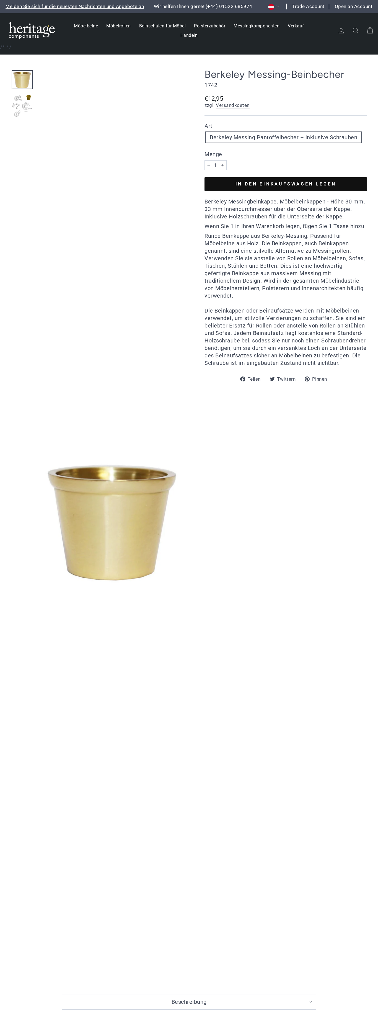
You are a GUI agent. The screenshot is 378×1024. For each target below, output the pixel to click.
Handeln (189, 35)
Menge (213, 154)
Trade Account (308, 6)
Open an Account (354, 6)
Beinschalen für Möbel (162, 26)
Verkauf (296, 26)
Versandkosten (233, 105)
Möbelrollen (118, 26)
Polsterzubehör (209, 26)
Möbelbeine (86, 26)
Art (208, 126)
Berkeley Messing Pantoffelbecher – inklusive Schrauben (283, 137)
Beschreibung (189, 1002)
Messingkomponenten (256, 26)
